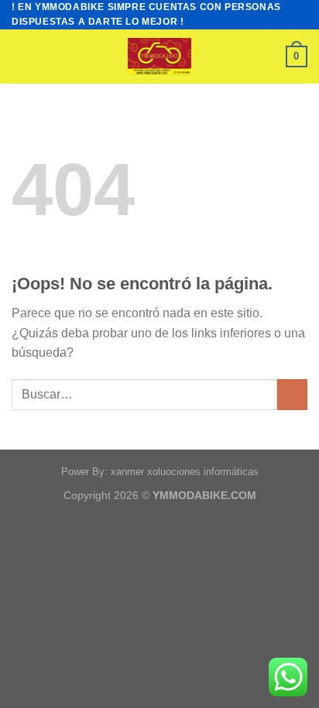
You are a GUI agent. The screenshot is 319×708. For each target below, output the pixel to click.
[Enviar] (292, 394)
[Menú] (21, 57)
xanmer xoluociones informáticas (185, 471)
